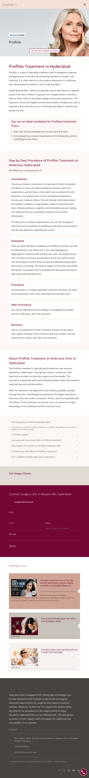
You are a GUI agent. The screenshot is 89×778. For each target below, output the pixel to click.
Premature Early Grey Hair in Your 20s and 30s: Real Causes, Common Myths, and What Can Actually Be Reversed (57, 583)
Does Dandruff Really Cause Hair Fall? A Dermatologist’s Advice (58, 619)
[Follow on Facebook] (60, 770)
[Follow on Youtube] (73, 770)
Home (14, 35)
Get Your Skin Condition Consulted (44, 51)
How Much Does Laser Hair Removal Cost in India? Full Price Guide (59, 650)
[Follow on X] (64, 770)
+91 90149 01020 (21, 746)
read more (15, 636)
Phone (48, 523)
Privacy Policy (60, 762)
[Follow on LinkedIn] (78, 770)
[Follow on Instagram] (69, 770)
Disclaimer (47, 762)
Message (12, 534)
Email (12, 523)
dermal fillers (53, 84)
